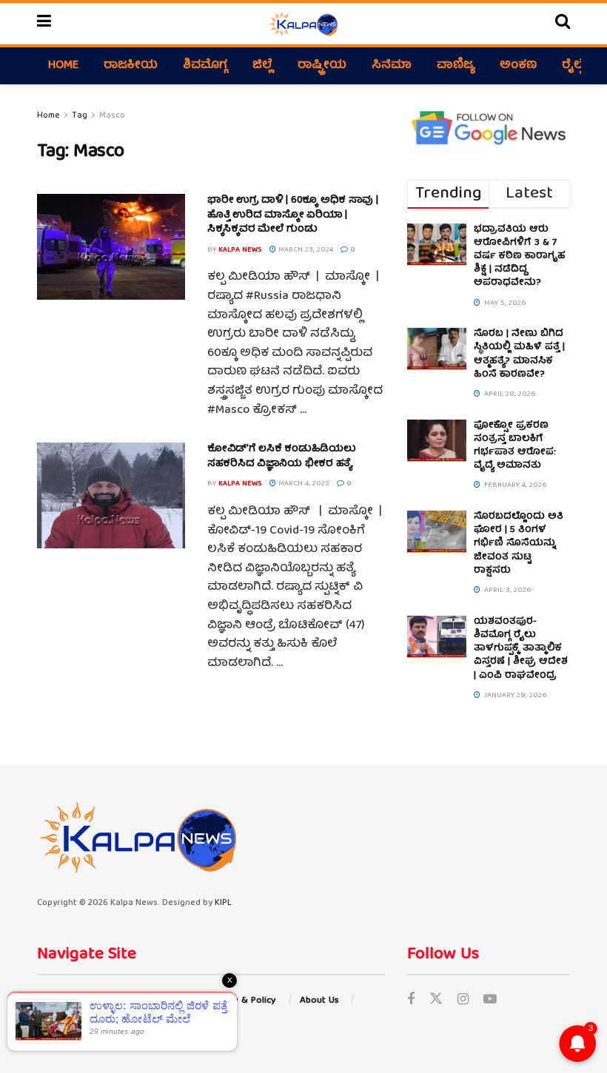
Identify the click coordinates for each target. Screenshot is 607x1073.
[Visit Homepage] (303, 23)
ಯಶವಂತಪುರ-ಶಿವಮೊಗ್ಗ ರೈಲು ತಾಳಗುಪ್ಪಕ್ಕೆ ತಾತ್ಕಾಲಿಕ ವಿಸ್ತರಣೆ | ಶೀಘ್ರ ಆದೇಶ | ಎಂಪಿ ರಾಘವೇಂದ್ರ (521, 648)
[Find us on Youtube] (490, 1001)
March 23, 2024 (304, 250)
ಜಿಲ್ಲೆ (262, 66)
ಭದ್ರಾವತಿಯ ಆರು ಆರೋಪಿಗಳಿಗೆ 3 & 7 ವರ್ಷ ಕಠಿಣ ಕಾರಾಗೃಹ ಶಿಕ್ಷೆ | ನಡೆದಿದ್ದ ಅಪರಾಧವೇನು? (520, 256)
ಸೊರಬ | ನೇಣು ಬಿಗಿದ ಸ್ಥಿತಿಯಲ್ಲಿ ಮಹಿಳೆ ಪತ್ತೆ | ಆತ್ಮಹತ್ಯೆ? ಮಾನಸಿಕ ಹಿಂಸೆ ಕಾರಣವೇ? (519, 354)
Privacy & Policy (241, 1000)
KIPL (223, 903)
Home (63, 66)
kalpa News (240, 250)
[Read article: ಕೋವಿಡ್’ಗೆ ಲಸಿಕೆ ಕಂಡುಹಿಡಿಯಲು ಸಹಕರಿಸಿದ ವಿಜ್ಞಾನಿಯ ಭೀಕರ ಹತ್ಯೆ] (111, 495)
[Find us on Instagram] (463, 1001)
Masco (112, 116)
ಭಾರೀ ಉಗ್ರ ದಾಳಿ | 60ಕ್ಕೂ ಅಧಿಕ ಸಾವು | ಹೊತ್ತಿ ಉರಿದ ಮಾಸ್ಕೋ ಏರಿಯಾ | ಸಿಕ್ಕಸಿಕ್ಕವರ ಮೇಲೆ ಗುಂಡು (292, 215)
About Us (319, 1000)
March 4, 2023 (302, 484)
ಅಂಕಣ (518, 66)
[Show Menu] (44, 23)
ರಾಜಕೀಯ (131, 66)
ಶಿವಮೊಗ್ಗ (205, 66)
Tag (79, 116)
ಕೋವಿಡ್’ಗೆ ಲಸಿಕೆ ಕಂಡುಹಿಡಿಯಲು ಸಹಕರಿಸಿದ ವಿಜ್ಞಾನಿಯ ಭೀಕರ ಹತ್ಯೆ (281, 456)
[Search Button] (562, 23)
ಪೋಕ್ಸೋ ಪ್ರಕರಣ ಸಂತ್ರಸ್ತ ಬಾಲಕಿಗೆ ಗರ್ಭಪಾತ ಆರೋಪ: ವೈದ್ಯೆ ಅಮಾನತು (515, 446)
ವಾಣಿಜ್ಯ (455, 66)
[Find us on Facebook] (411, 1001)
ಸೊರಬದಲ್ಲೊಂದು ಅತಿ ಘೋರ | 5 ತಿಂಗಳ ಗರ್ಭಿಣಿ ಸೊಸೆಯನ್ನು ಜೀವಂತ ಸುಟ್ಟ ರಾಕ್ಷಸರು (518, 543)
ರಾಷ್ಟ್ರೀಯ (322, 66)
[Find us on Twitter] (436, 1001)
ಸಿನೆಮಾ (392, 66)
